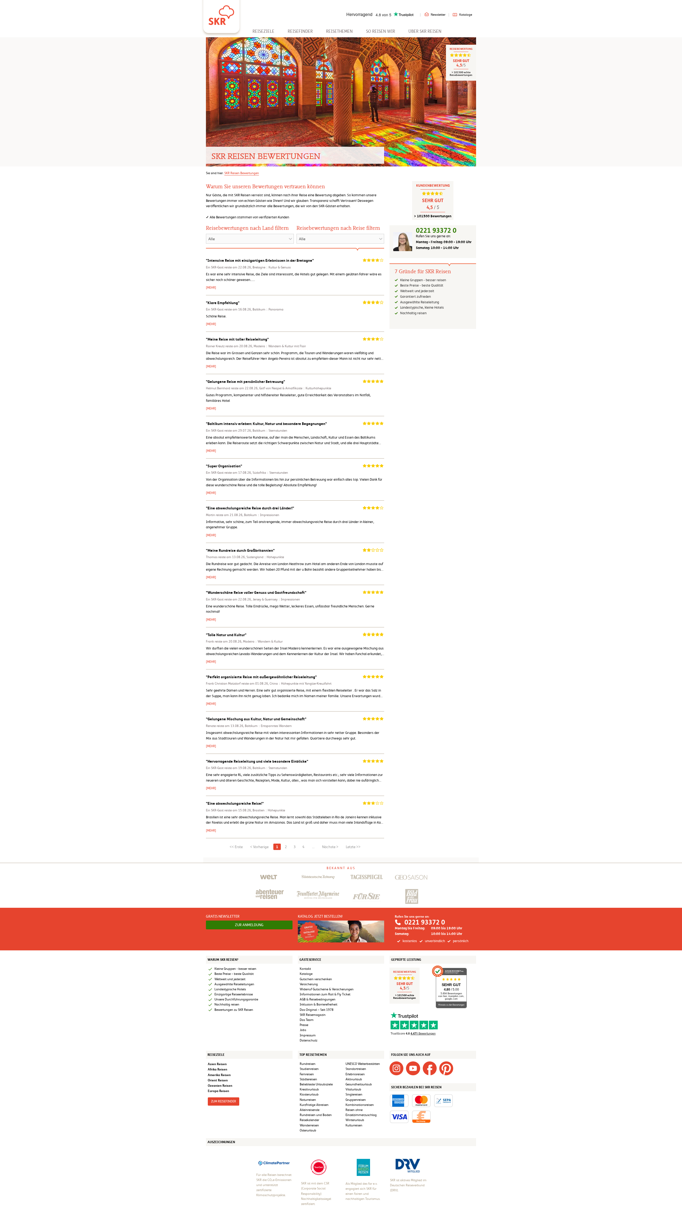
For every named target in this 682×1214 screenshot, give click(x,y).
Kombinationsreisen (360, 1105)
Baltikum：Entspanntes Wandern (268, 726)
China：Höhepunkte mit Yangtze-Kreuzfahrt (300, 683)
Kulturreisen (354, 1125)
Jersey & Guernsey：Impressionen (276, 599)
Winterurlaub (355, 1120)
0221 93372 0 (436, 230)
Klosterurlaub (309, 1094)
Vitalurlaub (353, 1089)
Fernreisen (307, 1074)
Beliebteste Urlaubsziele (316, 1084)
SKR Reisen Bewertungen (241, 173)
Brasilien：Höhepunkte (269, 810)
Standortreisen (356, 1069)
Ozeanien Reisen (220, 1085)
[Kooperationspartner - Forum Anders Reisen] (363, 1167)
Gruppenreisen (356, 1100)
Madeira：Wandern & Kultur (263, 641)
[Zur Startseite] (221, 13)
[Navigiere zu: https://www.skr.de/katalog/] (341, 931)
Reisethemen (339, 31)
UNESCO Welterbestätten (363, 1064)
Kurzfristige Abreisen (314, 1105)
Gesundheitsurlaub (359, 1084)
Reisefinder (300, 31)
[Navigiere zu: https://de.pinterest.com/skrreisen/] (446, 1068)
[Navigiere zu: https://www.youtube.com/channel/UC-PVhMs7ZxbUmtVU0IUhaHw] (413, 1068)
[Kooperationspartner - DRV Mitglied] (408, 1165)
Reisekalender (309, 1120)
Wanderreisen (309, 1125)
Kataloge (465, 15)
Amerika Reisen (219, 1075)
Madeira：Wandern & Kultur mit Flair (280, 346)
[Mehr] (211, 287)
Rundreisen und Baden (316, 1115)
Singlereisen (354, 1094)
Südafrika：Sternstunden (270, 473)
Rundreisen (307, 1064)
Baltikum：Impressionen (261, 515)
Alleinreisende (309, 1110)
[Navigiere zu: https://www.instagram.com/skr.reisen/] (396, 1068)
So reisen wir (380, 31)
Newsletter (438, 15)
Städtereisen (308, 1079)
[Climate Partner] (274, 1162)
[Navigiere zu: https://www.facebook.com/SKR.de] (430, 1068)
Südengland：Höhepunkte (265, 557)
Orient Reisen (218, 1080)
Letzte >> (353, 846)
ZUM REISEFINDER (223, 1101)
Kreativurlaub (309, 1089)
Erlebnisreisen (355, 1074)
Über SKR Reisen (424, 31)
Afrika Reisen (217, 1069)
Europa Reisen (218, 1091)
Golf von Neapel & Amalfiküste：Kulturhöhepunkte (295, 388)
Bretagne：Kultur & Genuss (272, 267)
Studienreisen (309, 1069)
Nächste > (330, 846)
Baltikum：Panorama (268, 309)
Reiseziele (263, 31)
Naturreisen (308, 1100)
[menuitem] (263, 31)
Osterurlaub (308, 1130)
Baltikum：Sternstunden (270, 430)
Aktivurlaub (354, 1079)
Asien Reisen (217, 1064)
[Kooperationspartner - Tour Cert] (318, 1167)
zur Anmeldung (249, 924)
